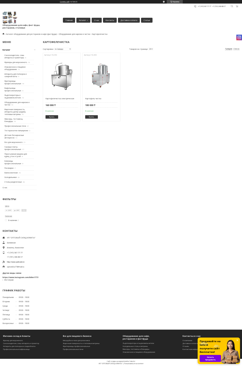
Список (236, 49)
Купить (51, 117)
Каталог (82, 20)
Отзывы (186, 346)
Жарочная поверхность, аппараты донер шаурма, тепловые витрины (15, 111)
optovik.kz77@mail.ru (15, 267)
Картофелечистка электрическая (60, 98)
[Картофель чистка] (101, 76)
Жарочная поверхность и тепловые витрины (81, 343)
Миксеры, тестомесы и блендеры (136, 349)
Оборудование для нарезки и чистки (74, 34)
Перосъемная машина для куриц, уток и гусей (15, 155)
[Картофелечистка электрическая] (61, 76)
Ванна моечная (11, 172)
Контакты (109, 20)
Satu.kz (132, 361)
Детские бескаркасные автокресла (14, 136)
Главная (69, 20)
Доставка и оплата (128, 20)
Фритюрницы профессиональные (12, 82)
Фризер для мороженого (13, 340)
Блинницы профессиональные (12, 162)
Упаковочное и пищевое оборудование (15, 68)
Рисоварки (8, 168)
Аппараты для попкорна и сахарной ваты (15, 75)
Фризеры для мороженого (15, 62)
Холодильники (10, 177)
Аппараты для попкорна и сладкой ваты (19, 346)
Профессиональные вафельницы (16, 349)
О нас (96, 20)
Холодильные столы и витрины (135, 346)
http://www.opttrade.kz (16, 262)
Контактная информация (193, 349)
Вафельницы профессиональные (12, 89)
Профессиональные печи (15, 126)
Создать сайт (65, 2)
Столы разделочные (13, 182)
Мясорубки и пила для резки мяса (76, 340)
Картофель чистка (93, 98)
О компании (187, 340)
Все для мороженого (13, 142)
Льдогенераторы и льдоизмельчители (12, 96)
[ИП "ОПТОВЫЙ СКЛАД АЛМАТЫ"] (10, 17)
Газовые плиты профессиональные (12, 148)
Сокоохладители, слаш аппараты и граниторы (14, 56)
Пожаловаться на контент (133, 363)
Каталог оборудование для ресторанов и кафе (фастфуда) (31, 34)
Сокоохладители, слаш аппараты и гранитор (21, 343)
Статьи (147, 20)
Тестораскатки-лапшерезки (16, 130)
